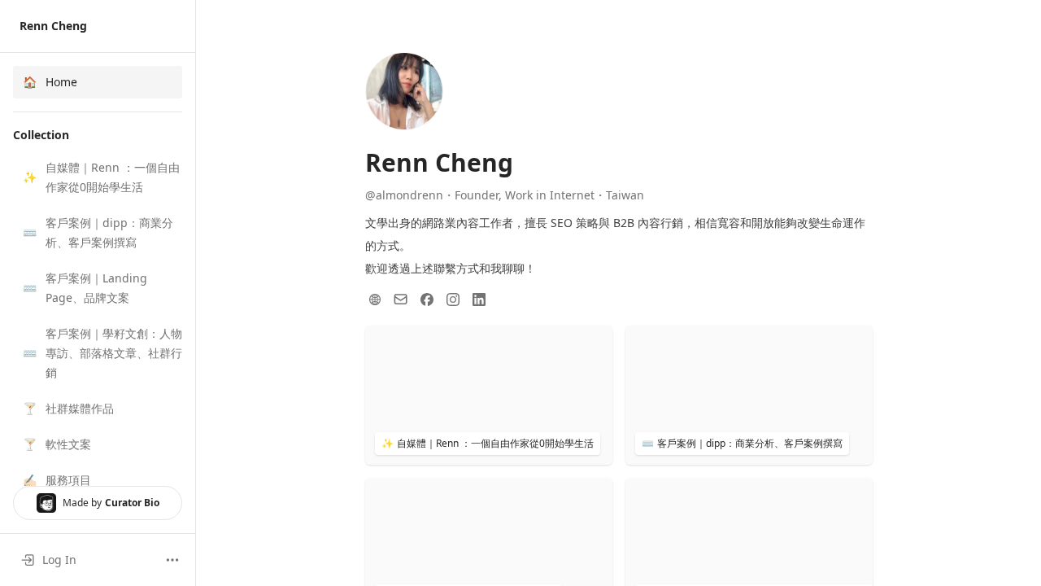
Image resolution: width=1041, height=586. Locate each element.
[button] (97, 177)
